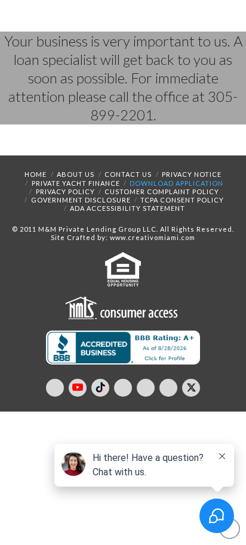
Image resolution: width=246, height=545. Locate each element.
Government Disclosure (81, 200)
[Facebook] (55, 388)
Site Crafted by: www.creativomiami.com (123, 237)
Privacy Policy (65, 191)
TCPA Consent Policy (182, 200)
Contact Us (128, 174)
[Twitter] (191, 388)
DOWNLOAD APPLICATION (176, 183)
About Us (75, 174)
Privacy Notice (192, 174)
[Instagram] (146, 388)
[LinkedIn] (123, 388)
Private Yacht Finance (76, 183)
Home (35, 174)
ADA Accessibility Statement (127, 208)
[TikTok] (100, 388)
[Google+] (168, 388)
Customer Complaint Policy (161, 191)
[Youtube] (78, 388)
